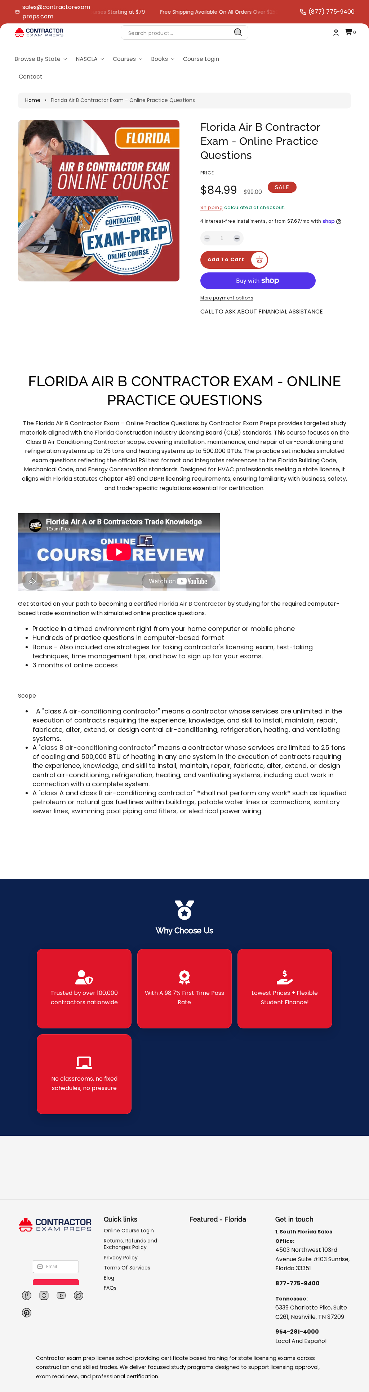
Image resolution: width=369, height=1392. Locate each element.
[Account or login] (336, 32)
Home (32, 100)
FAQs (110, 1287)
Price (207, 173)
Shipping (211, 207)
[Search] (238, 32)
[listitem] (84, 989)
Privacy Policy (121, 1257)
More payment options (226, 298)
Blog (109, 1277)
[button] (350, 32)
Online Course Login (129, 1230)
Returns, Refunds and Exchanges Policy (130, 1244)
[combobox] (184, 33)
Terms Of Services (127, 1267)
